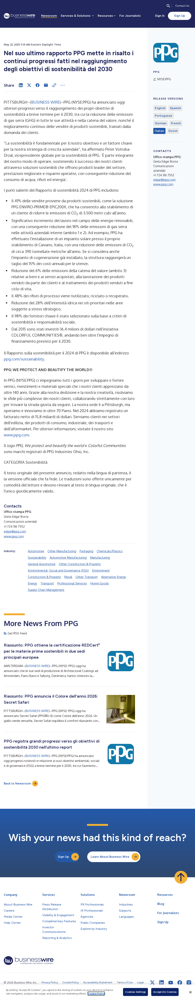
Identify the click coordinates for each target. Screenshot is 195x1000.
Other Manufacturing (62, 551)
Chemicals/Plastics (110, 551)
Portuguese (163, 115)
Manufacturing (100, 557)
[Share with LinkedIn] (21, 85)
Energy (32, 583)
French (176, 123)
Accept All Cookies (165, 991)
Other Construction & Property (80, 564)
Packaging (86, 551)
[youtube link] (170, 982)
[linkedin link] (161, 982)
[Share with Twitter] (29, 85)
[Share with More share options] (63, 85)
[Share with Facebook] (37, 85)
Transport (47, 583)
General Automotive (41, 564)
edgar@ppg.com (15, 531)
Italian (159, 131)
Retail (68, 577)
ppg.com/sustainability (24, 358)
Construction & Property (44, 577)
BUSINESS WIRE (45, 102)
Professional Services (72, 583)
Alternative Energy (113, 577)
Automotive (36, 551)
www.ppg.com (16, 434)
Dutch (173, 131)
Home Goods (99, 583)
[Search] (168, 6)
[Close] (190, 992)
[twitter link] (152, 982)
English (160, 108)
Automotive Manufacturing (68, 557)
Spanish (175, 108)
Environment (101, 570)
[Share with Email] (46, 85)
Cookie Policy (96, 993)
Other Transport (87, 577)
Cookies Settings (135, 991)
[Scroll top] (180, 877)
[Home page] (19, 16)
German (160, 123)
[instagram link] (189, 982)
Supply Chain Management (46, 590)
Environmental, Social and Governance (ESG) (58, 570)
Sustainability (37, 557)
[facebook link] (179, 982)
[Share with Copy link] (54, 85)
